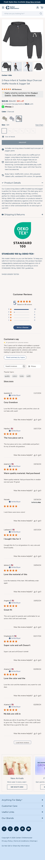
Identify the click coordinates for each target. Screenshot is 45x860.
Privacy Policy (7, 841)
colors (15, 376)
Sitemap (33, 841)
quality (7, 376)
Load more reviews (22, 743)
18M (10, 131)
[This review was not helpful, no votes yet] (39, 419)
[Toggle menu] (3, 7)
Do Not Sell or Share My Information (16, 846)
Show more (8, 381)
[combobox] (22, 13)
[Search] (40, 13)
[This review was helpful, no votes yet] (34, 419)
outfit (28, 376)
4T (28, 131)
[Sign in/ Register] (37, 7)
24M (16, 131)
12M (5, 131)
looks (22, 376)
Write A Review (22, 327)
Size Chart (39, 125)
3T (22, 131)
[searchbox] (13, 366)
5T (33, 131)
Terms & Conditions (21, 841)
